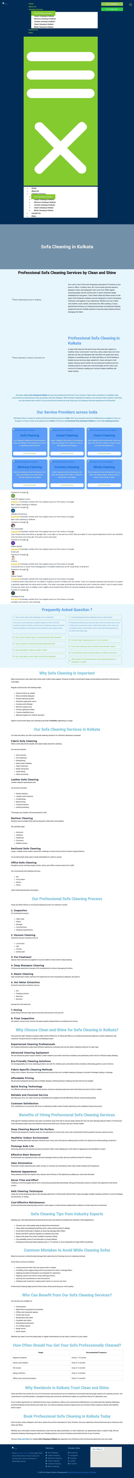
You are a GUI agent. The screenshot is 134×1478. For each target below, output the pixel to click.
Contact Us (33, 30)
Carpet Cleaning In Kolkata (44, 16)
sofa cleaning (83, 401)
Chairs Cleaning (104, 435)
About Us (32, 7)
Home (31, 4)
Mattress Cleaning (29, 467)
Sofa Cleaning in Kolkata (43, 13)
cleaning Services (23, 1453)
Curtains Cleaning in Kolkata (44, 21)
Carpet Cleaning (67, 435)
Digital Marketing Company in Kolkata (81, 1472)
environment (17, 398)
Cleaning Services (36, 9)
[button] (61, 111)
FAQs (31, 33)
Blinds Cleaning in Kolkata (43, 27)
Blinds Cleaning (104, 467)
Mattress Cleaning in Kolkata (45, 19)
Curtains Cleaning (67, 467)
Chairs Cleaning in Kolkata (43, 24)
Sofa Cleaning (29, 435)
